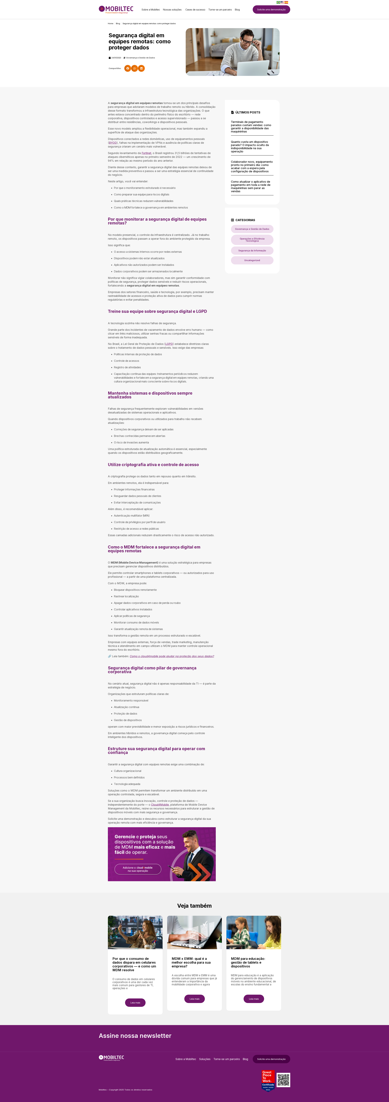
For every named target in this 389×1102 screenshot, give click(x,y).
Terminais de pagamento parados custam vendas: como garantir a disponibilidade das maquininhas (251, 126)
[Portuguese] (279, 2)
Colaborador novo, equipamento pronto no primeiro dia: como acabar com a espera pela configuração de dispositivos (252, 166)
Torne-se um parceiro (226, 1059)
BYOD (113, 142)
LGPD (169, 343)
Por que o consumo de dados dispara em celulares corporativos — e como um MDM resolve (134, 964)
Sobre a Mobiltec (186, 1059)
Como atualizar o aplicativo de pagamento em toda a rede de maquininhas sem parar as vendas (250, 186)
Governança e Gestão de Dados (140, 58)
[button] (127, 68)
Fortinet (146, 153)
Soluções (204, 1059)
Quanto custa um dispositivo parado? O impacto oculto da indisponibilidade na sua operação (250, 146)
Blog (245, 1059)
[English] (282, 2)
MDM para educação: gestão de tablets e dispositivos (248, 962)
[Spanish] (286, 2)
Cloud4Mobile (160, 804)
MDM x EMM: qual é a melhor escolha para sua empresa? (191, 962)
